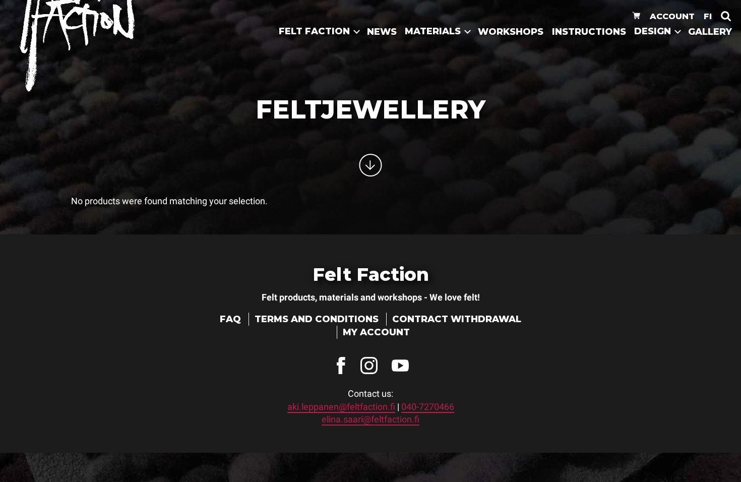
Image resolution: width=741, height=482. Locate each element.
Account (672, 16)
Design (652, 31)
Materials (433, 31)
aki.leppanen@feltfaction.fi (341, 406)
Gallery (710, 31)
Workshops (510, 31)
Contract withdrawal (456, 319)
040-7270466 (427, 406)
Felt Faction (314, 31)
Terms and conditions (317, 319)
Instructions (589, 31)
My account (376, 332)
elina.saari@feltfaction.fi (370, 419)
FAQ (230, 319)
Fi (708, 16)
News (382, 31)
